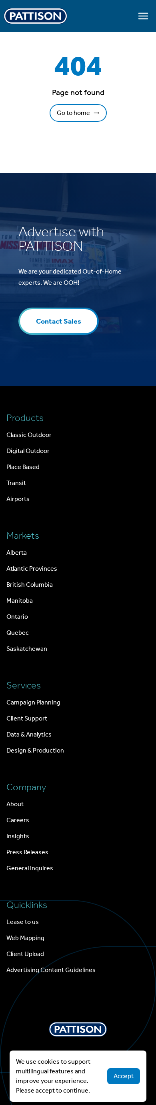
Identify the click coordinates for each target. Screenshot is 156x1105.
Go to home (73, 113)
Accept (124, 1076)
